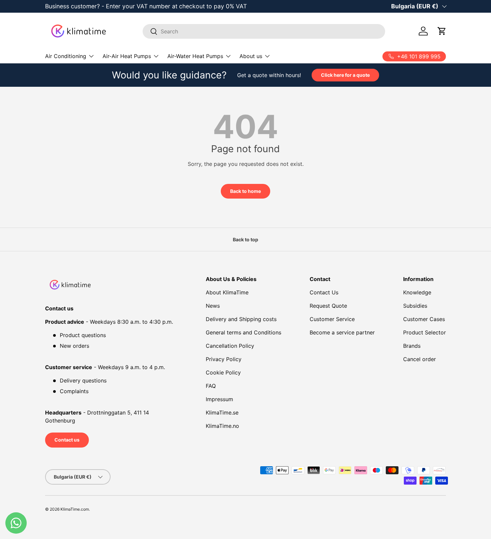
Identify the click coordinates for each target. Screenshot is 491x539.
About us (250, 56)
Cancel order (419, 359)
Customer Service (332, 319)
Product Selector (424, 332)
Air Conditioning (65, 56)
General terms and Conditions (243, 332)
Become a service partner (342, 332)
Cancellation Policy (230, 345)
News (213, 305)
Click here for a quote (345, 75)
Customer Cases (424, 319)
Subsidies (415, 305)
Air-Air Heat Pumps (127, 56)
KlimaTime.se (222, 412)
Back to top (245, 239)
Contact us (66, 440)
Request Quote (328, 305)
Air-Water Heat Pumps (195, 56)
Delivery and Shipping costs (241, 319)
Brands (412, 345)
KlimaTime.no (222, 426)
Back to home (245, 191)
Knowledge (417, 292)
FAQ (211, 385)
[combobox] (264, 31)
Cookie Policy (223, 372)
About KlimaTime (227, 292)
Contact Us (324, 292)
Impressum (219, 399)
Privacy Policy (223, 359)
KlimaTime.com (74, 509)
